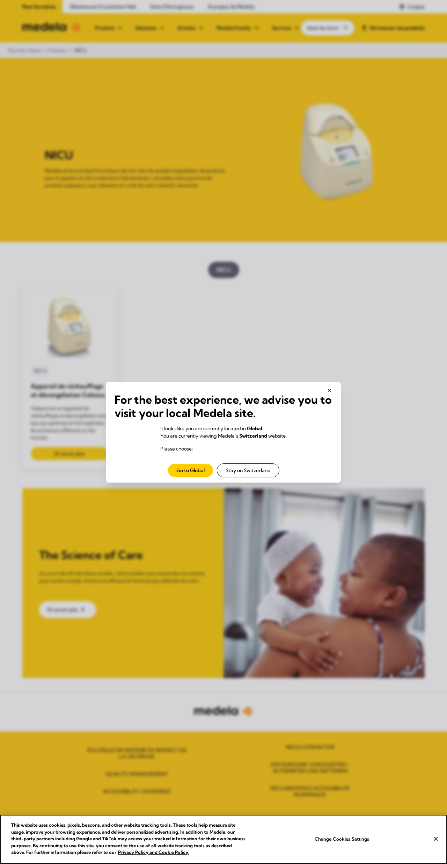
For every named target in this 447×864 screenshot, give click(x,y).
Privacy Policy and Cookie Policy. (153, 852)
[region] (223, 839)
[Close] (436, 839)
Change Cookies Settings (342, 838)
